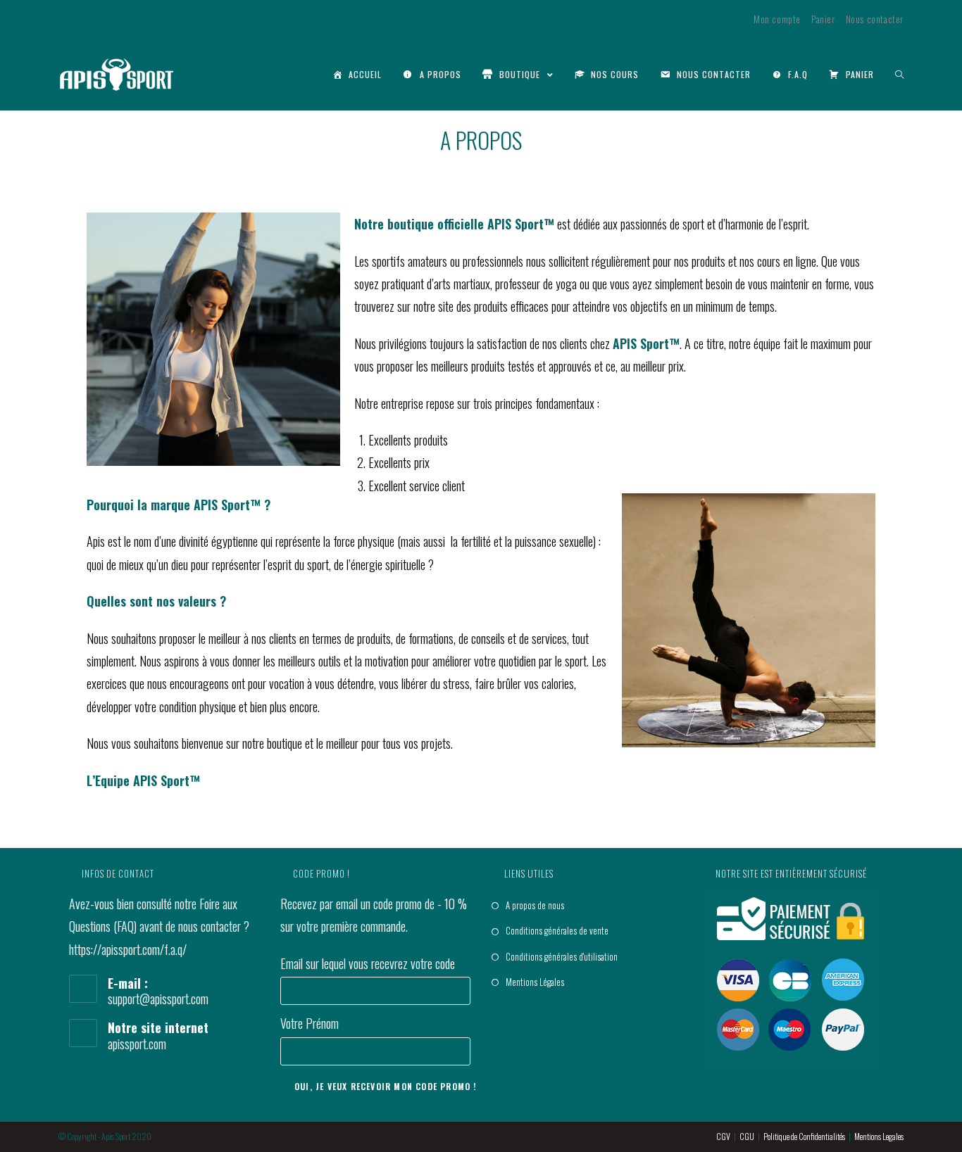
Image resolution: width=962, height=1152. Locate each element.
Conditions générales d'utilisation (562, 956)
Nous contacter (875, 19)
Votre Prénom (309, 1023)
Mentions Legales (879, 1136)
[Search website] (899, 74)
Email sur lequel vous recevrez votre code (367, 963)
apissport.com (137, 1043)
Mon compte (777, 19)
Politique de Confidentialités (804, 1136)
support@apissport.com (158, 998)
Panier (823, 19)
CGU (746, 1136)
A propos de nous (535, 905)
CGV (723, 1136)
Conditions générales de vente (557, 930)
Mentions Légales (535, 982)
